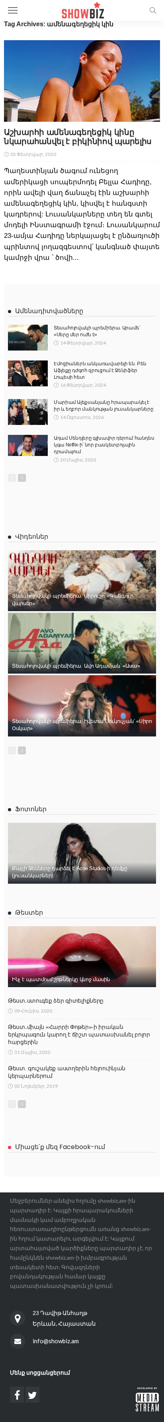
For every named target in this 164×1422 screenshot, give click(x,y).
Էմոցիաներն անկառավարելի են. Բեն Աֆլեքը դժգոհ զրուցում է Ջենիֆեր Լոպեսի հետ (100, 370)
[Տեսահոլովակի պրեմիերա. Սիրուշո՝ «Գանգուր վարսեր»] (82, 580)
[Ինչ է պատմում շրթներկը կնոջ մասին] (82, 956)
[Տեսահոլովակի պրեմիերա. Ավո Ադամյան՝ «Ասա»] (82, 643)
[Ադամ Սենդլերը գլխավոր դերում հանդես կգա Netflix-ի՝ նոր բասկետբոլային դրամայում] (28, 445)
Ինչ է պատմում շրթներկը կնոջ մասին (61, 979)
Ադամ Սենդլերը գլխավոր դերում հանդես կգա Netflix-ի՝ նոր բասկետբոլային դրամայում (104, 444)
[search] (153, 10)
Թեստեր (29, 912)
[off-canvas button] (13, 10)
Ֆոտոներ (31, 809)
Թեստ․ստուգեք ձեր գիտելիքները (55, 1000)
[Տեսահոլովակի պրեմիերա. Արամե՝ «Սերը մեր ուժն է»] (28, 338)
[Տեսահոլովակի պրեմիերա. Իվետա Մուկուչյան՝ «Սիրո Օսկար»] (82, 705)
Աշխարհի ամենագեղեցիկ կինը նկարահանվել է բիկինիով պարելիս (78, 137)
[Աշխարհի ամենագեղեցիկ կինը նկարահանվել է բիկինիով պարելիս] (82, 81)
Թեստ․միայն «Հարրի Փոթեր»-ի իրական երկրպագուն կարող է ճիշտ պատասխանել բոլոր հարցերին (79, 1034)
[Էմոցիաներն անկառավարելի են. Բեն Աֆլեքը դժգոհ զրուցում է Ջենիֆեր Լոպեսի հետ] (28, 373)
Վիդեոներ (31, 536)
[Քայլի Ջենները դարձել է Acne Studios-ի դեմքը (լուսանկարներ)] (82, 853)
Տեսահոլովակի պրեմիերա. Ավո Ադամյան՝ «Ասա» (76, 666)
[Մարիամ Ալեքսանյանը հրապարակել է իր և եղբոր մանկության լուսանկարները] (28, 412)
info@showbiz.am (56, 1340)
